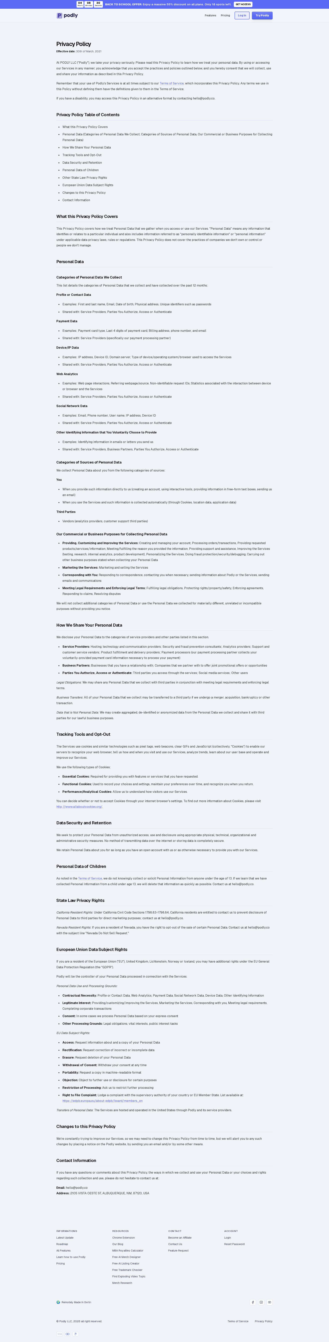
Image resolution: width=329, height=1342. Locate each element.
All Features (63, 1250)
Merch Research (122, 1283)
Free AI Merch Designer (126, 1257)
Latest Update (64, 1237)
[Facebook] (253, 1302)
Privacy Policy (264, 1321)
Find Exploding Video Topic (128, 1276)
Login (227, 1237)
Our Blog (117, 1244)
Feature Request (178, 1250)
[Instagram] (261, 1302)
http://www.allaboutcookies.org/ (79, 807)
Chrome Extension (123, 1237)
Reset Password (234, 1244)
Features (210, 15)
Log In (242, 15)
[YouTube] (270, 1302)
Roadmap (62, 1244)
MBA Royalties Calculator (127, 1250)
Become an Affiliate (180, 1237)
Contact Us (175, 1244)
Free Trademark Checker (127, 1270)
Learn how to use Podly (71, 1257)
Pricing (225, 15)
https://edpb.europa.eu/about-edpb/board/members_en (102, 1101)
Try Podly (262, 15)
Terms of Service (172, 83)
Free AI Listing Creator (125, 1263)
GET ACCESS (243, 4)
